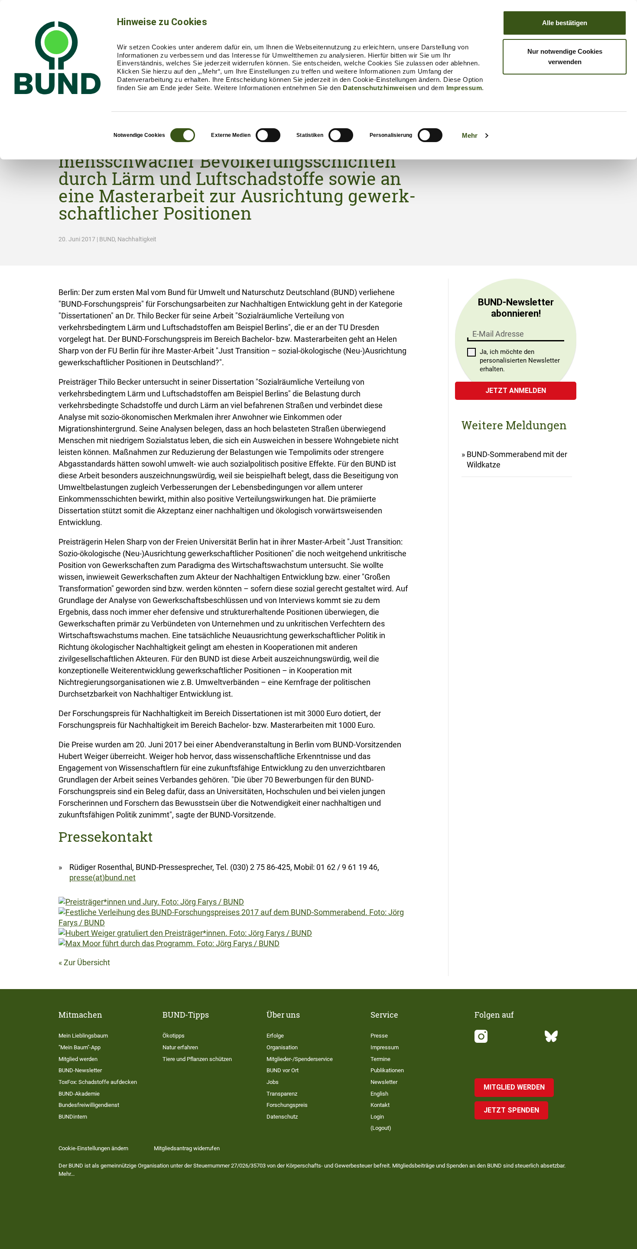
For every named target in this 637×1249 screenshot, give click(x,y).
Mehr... (66, 1174)
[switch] (268, 135)
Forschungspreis (287, 1105)
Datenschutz (282, 1116)
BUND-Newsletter (80, 1070)
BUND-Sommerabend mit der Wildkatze (517, 459)
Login (377, 1116)
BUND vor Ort (282, 1070)
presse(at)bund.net (102, 877)
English (379, 1093)
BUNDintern (72, 1116)
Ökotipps (173, 1035)
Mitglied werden (78, 1059)
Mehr (470, 135)
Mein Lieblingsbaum (83, 1035)
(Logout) (380, 1128)
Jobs (272, 1082)
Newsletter (383, 1082)
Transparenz (281, 1093)
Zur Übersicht (87, 962)
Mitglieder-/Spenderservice (299, 1059)
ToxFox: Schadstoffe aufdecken (97, 1082)
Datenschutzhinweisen (379, 87)
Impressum (464, 87)
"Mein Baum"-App (79, 1047)
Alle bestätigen (564, 22)
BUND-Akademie (79, 1093)
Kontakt (380, 1105)
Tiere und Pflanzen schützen (197, 1059)
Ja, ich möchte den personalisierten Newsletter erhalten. (520, 360)
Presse (379, 1035)
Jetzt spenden (511, 1110)
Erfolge (275, 1035)
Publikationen (387, 1070)
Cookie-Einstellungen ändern (93, 1148)
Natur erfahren (180, 1047)
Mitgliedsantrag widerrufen (187, 1148)
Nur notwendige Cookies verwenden (564, 56)
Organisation (282, 1047)
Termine (380, 1059)
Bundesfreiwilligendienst (88, 1105)
